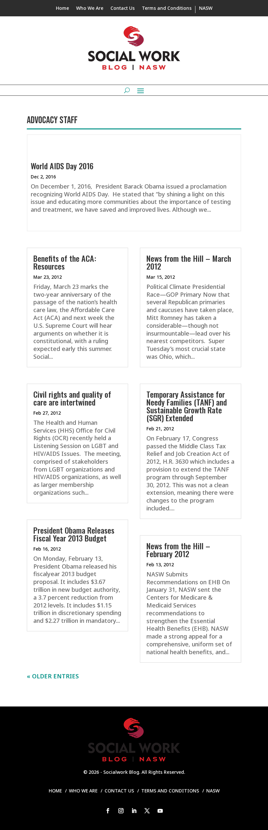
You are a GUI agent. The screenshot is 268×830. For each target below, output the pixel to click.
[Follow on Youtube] (160, 810)
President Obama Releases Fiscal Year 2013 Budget (73, 534)
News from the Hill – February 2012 (178, 549)
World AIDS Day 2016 (62, 166)
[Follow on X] (147, 810)
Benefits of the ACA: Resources (64, 262)
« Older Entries (53, 676)
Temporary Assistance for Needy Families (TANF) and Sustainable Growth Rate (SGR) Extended (186, 405)
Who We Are (89, 8)
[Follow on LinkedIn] (134, 810)
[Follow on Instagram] (121, 810)
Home (62, 8)
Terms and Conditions (167, 8)
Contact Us (122, 8)
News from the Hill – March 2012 (188, 262)
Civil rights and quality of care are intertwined (72, 398)
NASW (205, 8)
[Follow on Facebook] (108, 810)
